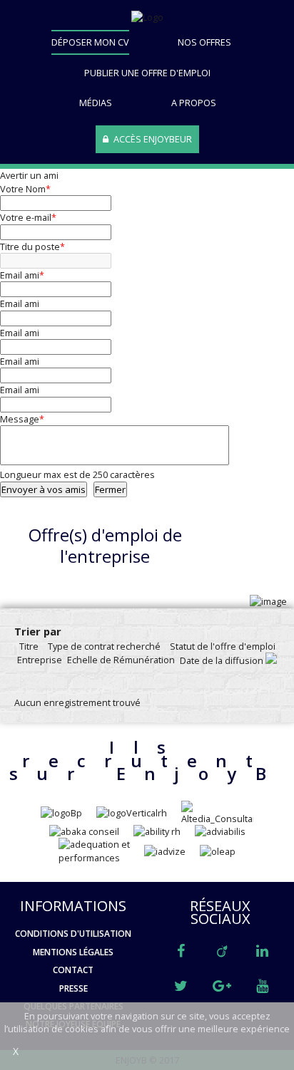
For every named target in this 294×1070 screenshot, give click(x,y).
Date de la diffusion (222, 660)
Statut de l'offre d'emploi (222, 646)
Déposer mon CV (90, 42)
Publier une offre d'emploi (147, 72)
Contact (73, 970)
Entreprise (39, 659)
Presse (73, 989)
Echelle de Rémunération (121, 659)
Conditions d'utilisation (73, 934)
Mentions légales (73, 952)
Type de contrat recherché (104, 646)
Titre (29, 646)
